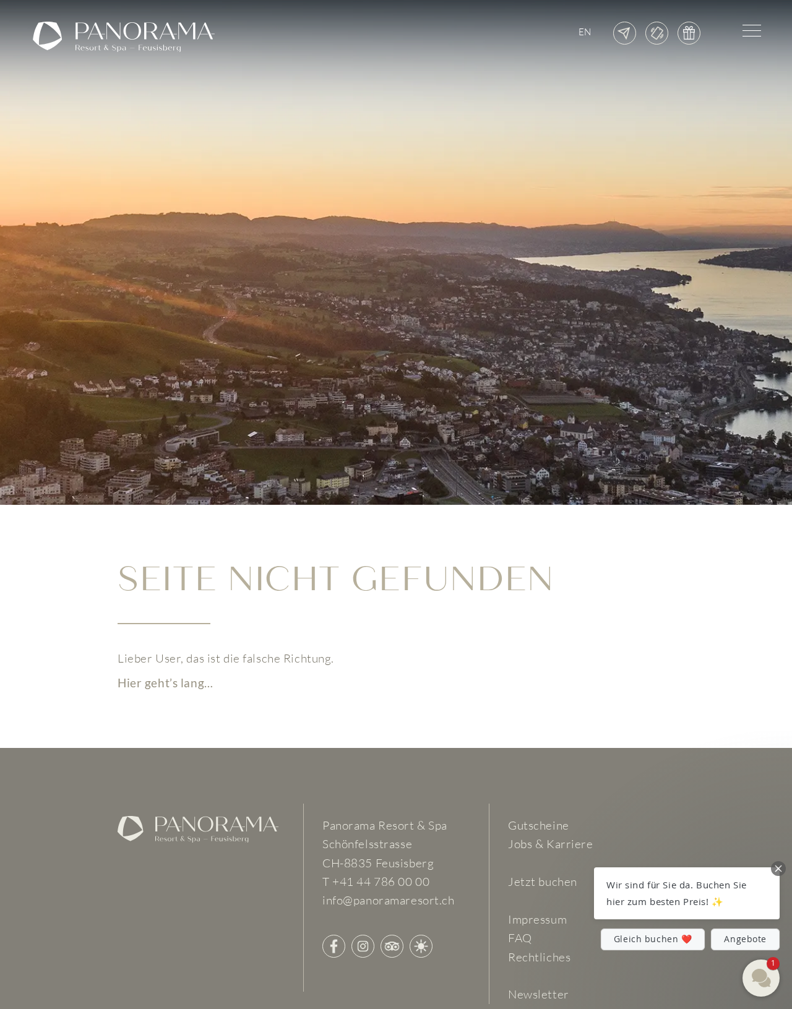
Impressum (537, 919)
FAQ (520, 937)
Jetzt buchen (542, 881)
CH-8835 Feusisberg (378, 863)
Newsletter (538, 994)
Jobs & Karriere (550, 843)
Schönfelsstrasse (367, 843)
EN (585, 32)
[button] (687, 893)
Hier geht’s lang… (165, 682)
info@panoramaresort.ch (388, 900)
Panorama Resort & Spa (384, 825)
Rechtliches (539, 957)
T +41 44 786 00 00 (375, 881)
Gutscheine (538, 825)
